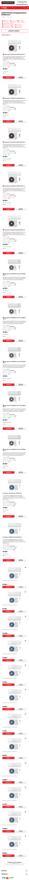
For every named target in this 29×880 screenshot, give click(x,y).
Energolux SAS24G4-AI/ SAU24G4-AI (9, 629)
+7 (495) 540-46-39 (22, 2)
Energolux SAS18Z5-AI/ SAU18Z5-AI (9, 727)
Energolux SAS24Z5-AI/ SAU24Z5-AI (9, 751)
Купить (9, 77)
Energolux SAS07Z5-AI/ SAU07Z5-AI (9, 653)
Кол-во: (4, 72)
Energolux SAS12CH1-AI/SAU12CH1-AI (15, 142)
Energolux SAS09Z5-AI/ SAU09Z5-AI (9, 678)
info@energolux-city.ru (22, 4)
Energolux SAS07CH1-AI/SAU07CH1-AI (15, 54)
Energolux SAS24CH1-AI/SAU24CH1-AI (15, 230)
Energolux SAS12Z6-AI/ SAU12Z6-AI (9, 824)
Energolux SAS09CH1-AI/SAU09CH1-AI (15, 98)
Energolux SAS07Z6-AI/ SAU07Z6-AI (9, 776)
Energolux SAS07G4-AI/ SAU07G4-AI (12, 493)
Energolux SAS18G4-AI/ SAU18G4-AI (9, 605)
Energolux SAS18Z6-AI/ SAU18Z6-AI (9, 849)
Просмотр (25, 567)
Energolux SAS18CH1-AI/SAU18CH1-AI (15, 186)
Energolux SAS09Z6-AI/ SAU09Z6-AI (9, 800)
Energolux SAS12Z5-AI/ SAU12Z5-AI (9, 702)
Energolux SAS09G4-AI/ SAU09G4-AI (12, 537)
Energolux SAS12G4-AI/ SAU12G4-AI (9, 580)
